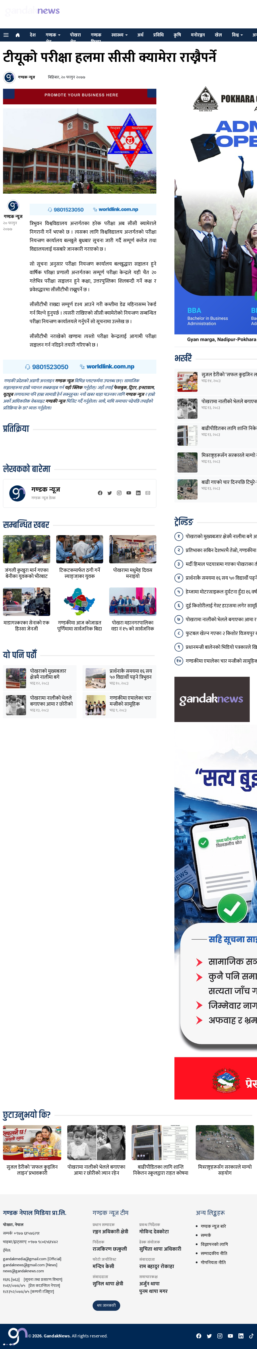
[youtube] (128, 493)
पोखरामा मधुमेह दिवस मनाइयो (132, 573)
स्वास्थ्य (117, 35)
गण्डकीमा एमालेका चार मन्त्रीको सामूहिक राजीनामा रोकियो (130, 704)
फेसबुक (120, 388)
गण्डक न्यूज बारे (213, 1226)
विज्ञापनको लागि (214, 1244)
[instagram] (119, 493)
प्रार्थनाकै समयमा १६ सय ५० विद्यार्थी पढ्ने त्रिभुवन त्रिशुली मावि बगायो (131, 677)
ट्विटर (132, 388)
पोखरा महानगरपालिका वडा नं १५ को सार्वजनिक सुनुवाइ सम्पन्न (132, 629)
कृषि (177, 35)
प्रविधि (158, 35)
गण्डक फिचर (96, 38)
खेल (218, 35)
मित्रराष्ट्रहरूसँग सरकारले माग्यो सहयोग (225, 1170)
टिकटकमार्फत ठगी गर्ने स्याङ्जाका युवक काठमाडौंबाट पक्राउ (79, 576)
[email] (148, 493)
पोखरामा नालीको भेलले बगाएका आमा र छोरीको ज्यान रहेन (51, 704)
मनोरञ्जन (198, 35)
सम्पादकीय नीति (214, 1253)
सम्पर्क (206, 1235)
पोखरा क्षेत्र (75, 38)
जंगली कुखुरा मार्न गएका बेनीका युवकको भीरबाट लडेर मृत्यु (26, 576)
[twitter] (109, 493)
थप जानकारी (106, 1305)
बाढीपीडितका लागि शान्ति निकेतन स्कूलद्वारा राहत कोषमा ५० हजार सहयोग (160, 1173)
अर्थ (140, 35)
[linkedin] (138, 493)
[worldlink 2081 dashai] (93, 209)
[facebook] (100, 493)
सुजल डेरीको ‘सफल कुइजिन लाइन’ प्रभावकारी (32, 1170)
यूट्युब (8, 394)
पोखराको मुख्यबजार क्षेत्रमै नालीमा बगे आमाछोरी (48, 677)
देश (33, 35)
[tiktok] (251, 1336)
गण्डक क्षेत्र (51, 38)
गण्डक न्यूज (45, 489)
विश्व (235, 35)
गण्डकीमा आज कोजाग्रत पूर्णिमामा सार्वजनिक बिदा (79, 626)
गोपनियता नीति (213, 1263)
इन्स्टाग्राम (146, 388)
